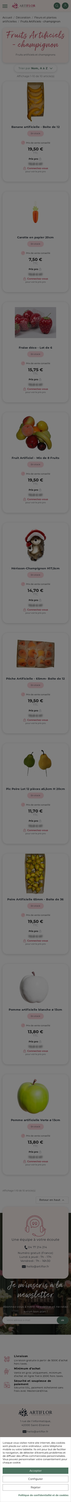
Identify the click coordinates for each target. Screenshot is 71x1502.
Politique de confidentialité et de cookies (43, 1495)
